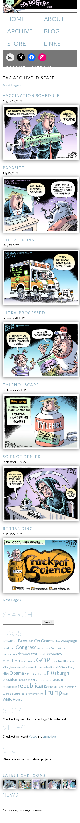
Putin (48, 680)
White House (12, 699)
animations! (50, 736)
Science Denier (22, 456)
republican (10, 686)
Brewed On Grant (35, 640)
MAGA (60, 667)
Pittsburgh (58, 673)
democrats (27, 654)
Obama (16, 673)
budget (56, 641)
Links (52, 43)
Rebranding (18, 528)
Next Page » (12, 85)
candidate (9, 648)
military (70, 667)
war (65, 693)
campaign (69, 641)
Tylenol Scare (21, 384)
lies (52, 667)
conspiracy (43, 648)
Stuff (14, 749)
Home (16, 18)
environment (28, 661)
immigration (26, 667)
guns (54, 661)
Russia (52, 686)
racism (57, 679)
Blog (52, 31)
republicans (33, 685)
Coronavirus (57, 648)
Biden (14, 641)
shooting (71, 686)
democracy (10, 654)
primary (39, 679)
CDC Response (20, 240)
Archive (19, 31)
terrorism (37, 693)
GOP (43, 660)
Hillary (6, 667)
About (54, 18)
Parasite (13, 167)
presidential (27, 680)
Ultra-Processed (24, 312)
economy (54, 654)
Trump (53, 692)
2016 (6, 641)
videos (32, 736)
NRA (6, 673)
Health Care (66, 661)
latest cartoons (24, 775)
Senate (62, 686)
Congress (26, 647)
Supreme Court (11, 693)
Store (16, 43)
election (11, 660)
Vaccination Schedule (31, 95)
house (14, 667)
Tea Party (25, 693)
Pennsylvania (35, 673)
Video (15, 727)
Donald (41, 654)
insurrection (42, 667)
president (11, 679)
